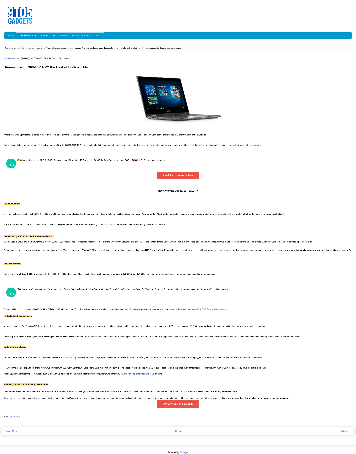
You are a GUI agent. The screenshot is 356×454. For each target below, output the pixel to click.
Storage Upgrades (81, 35)
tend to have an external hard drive (137, 374)
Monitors (44, 35)
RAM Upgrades (60, 35)
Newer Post (11, 431)
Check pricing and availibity (178, 404)
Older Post (346, 431)
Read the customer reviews (178, 175)
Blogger (184, 452)
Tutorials (98, 35)
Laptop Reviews (26, 35)
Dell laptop (14, 58)
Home (11, 35)
